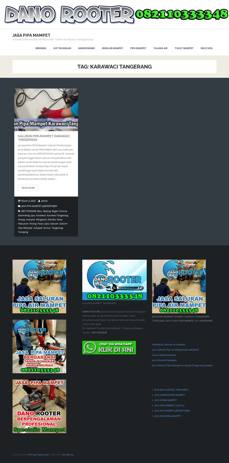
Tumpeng (23, 232)
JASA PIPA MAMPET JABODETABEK (39, 206)
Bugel (55, 211)
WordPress (68, 454)
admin (44, 200)
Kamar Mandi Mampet (164, 355)
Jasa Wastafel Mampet (164, 360)
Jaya (33, 215)
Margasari (41, 219)
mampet (30, 219)
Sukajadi (37, 227)
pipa (46, 223)
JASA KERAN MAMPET (166, 400)
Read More (28, 187)
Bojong (47, 211)
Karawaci (41, 215)
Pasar (40, 223)
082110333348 (28, 211)
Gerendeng (24, 215)
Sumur (46, 227)
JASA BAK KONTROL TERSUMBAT (172, 389)
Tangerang (57, 227)
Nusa (59, 219)
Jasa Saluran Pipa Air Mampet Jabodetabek (175, 349)
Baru (39, 211)
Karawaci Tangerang (57, 215)
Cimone (63, 211)
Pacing (32, 223)
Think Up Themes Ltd (38, 454)
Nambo (52, 219)
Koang (21, 219)
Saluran (54, 223)
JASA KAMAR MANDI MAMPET (170, 394)
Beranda (41, 48)
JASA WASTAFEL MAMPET (168, 416)
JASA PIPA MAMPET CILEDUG (169, 405)
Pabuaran (23, 223)
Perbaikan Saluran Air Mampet (168, 344)
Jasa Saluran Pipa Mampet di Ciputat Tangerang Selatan (182, 365)
